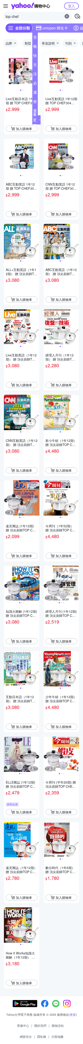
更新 (73, 1014)
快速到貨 (35, 56)
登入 (71, 5)
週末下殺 (35, 93)
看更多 (35, 120)
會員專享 (35, 102)
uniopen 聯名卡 (55, 28)
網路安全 (26, 1036)
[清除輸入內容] (67, 16)
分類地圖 (57, 1036)
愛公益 (35, 111)
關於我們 (40, 1025)
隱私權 (41, 1036)
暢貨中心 (35, 47)
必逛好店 (35, 84)
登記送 (35, 38)
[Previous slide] (7, 70)
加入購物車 (24, 128)
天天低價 (35, 65)
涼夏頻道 (35, 75)
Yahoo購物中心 (30, 6)
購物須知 (58, 1025)
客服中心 (23, 1025)
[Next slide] (76, 70)
